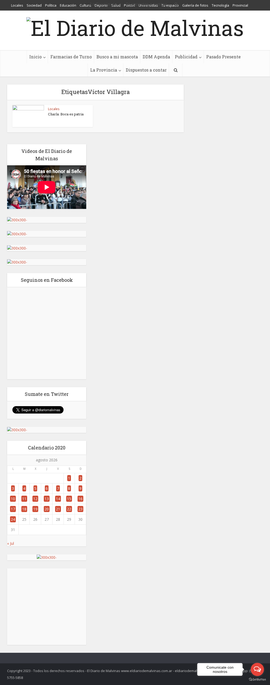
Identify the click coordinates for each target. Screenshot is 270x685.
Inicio (35, 56)
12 (35, 498)
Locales (53, 109)
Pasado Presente (223, 56)
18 (24, 509)
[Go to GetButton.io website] (257, 679)
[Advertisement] (46, 607)
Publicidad (186, 56)
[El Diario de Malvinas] (135, 26)
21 (58, 509)
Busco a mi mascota (117, 56)
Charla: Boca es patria (66, 114)
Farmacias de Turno (71, 56)
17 (13, 509)
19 (35, 509)
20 (47, 509)
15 (69, 498)
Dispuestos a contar (146, 70)
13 (47, 498)
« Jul (10, 543)
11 (24, 498)
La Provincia (103, 70)
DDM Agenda (156, 56)
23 (80, 509)
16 (80, 498)
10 (13, 498)
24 (13, 519)
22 (69, 509)
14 (58, 498)
